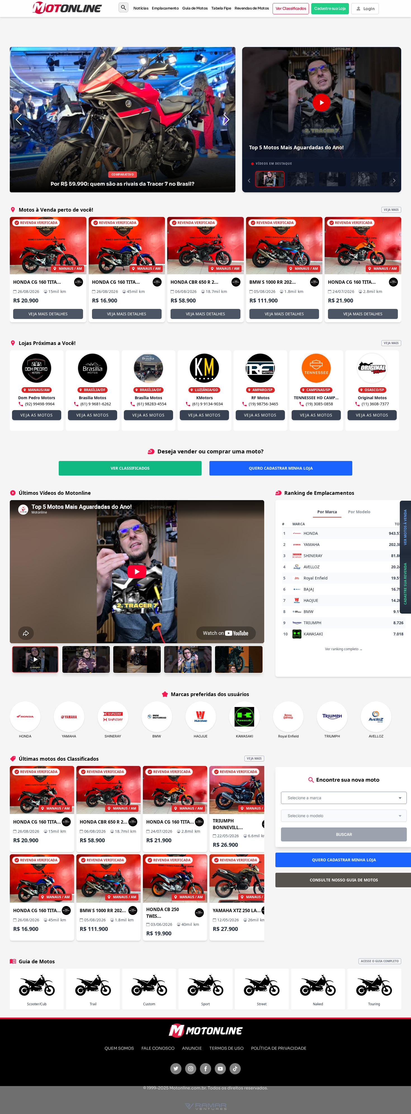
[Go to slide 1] (211, 53)
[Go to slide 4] (224, 53)
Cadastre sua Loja (330, 8)
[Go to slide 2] (216, 53)
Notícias (140, 8)
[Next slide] (226, 120)
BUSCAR (344, 834)
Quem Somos (119, 1048)
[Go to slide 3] (220, 53)
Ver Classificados (291, 8)
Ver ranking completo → (344, 649)
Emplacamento (165, 8)
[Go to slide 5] (229, 53)
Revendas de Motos (252, 8)
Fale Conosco (157, 1048)
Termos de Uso (226, 1048)
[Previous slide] (19, 120)
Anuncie (192, 1048)
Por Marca (327, 511)
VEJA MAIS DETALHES (48, 313)
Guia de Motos (195, 8)
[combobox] (344, 798)
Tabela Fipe (221, 8)
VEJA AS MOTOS (36, 415)
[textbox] (306, 798)
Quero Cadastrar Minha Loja (281, 468)
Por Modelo (359, 511)
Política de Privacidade (278, 1048)
